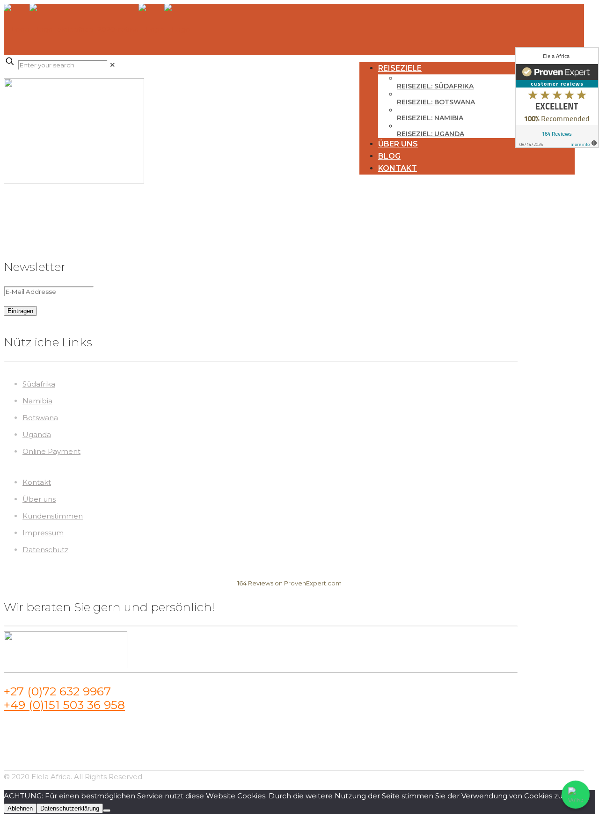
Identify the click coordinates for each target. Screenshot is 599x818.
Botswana (40, 417)
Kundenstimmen (52, 515)
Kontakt (36, 482)
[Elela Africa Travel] (97, 29)
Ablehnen (20, 808)
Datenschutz (45, 549)
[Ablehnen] (106, 810)
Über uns (39, 499)
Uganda (36, 434)
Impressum (43, 532)
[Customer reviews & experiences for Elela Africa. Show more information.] (557, 97)
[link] (113, 64)
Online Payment (51, 451)
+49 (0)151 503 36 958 (64, 705)
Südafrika (38, 384)
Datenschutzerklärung (69, 808)
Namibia (37, 400)
